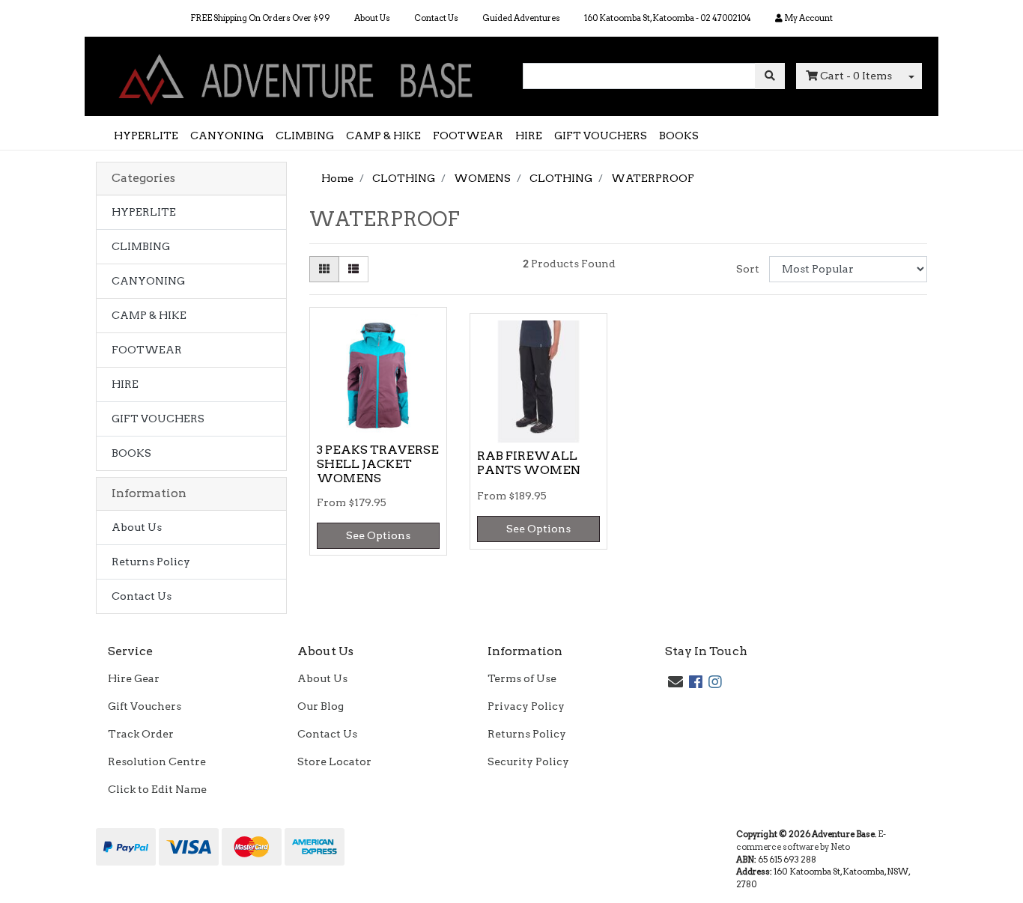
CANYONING (227, 136)
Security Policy (528, 761)
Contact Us (436, 18)
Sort (747, 269)
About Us (372, 18)
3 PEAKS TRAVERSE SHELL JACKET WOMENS (378, 464)
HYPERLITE (146, 136)
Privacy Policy (526, 706)
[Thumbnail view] (324, 269)
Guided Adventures (521, 18)
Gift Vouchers (144, 706)
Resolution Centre (157, 761)
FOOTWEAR (468, 136)
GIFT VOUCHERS (600, 136)
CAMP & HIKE (383, 136)
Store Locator (334, 761)
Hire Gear (134, 678)
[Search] (770, 76)
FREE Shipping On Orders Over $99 (260, 18)
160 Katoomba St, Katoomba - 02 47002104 (667, 18)
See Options (378, 535)
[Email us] (675, 682)
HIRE (528, 136)
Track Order (141, 734)
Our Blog (320, 706)
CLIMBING (305, 136)
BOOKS (679, 136)
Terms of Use (522, 678)
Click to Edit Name (157, 789)
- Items (856, 76)
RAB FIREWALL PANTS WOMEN (528, 463)
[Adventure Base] (298, 76)
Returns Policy (151, 562)
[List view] (353, 269)
